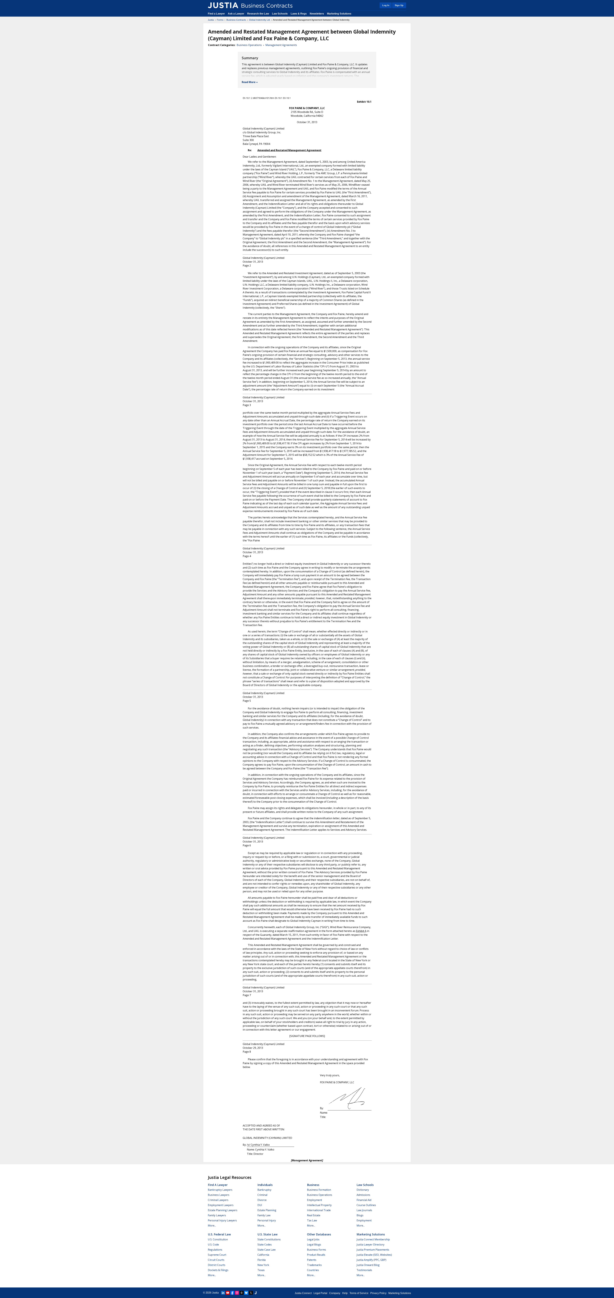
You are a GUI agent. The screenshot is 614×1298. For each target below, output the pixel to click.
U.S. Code (213, 1244)
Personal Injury (266, 1220)
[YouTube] (228, 1293)
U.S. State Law (267, 1234)
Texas (261, 1270)
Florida (261, 1260)
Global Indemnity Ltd (259, 20)
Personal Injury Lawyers (222, 1220)
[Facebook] (232, 1293)
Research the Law (258, 13)
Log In (385, 5)
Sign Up (399, 5)
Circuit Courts (216, 1260)
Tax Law (312, 1220)
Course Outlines (366, 1205)
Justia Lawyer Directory (370, 1244)
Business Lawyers (218, 1195)
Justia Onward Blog (368, 1265)
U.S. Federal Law (219, 1234)
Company (334, 1293)
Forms (220, 20)
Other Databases (319, 1234)
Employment (314, 1200)
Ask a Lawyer (236, 13)
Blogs (360, 1215)
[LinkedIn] (223, 1293)
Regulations (215, 1249)
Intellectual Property (319, 1205)
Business (313, 1185)
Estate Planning (266, 1210)
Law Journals (364, 1210)
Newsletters (317, 13)
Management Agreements (281, 45)
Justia (211, 20)
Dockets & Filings (218, 1270)
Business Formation (319, 1190)
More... (212, 1225)
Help (345, 1293)
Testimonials (364, 1270)
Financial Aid (364, 1200)
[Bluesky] (246, 1293)
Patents (311, 1260)
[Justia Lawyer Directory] (255, 1293)
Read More (249, 82)
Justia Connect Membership (373, 1239)
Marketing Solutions (339, 13)
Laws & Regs (299, 13)
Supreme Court (217, 1254)
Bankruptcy (264, 1190)
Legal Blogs (314, 1244)
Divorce (262, 1200)
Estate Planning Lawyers (222, 1210)
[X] (251, 1293)
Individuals (265, 1185)
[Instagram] (237, 1293)
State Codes (264, 1244)
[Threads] (242, 1293)
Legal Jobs (313, 1239)
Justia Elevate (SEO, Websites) (374, 1254)
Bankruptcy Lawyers (220, 1190)
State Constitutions (269, 1239)
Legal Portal (320, 1293)
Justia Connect (303, 1293)
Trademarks (314, 1265)
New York (263, 1265)
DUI (259, 1205)
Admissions (363, 1195)
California (263, 1254)
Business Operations (249, 45)
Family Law (263, 1215)
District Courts (216, 1265)
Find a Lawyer (216, 13)
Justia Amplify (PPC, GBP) (371, 1260)
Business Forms (316, 1249)
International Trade (319, 1210)
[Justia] (223, 5)
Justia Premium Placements (373, 1249)
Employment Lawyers (220, 1205)
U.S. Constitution (218, 1239)
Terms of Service (359, 1293)
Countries (313, 1270)
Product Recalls (316, 1254)
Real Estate (313, 1215)
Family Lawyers (217, 1215)
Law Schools (280, 13)
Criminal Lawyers (218, 1200)
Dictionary (363, 1190)
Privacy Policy (378, 1293)
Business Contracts (236, 20)
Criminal (262, 1195)
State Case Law (266, 1249)
